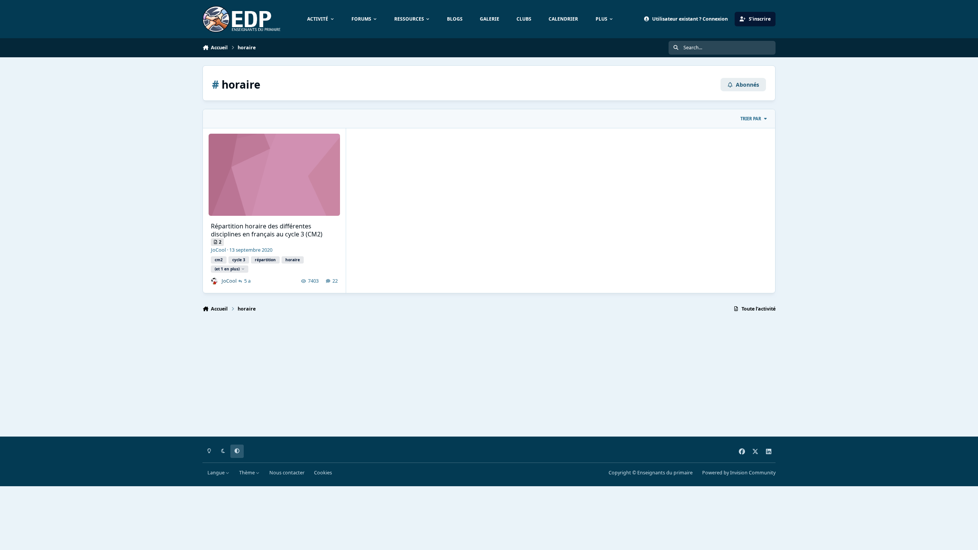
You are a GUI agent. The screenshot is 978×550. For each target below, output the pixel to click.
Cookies (323, 472)
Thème (247, 472)
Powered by (739, 472)
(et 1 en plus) (227, 269)
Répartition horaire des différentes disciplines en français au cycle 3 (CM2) (266, 230)
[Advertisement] (431, 377)
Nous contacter (286, 472)
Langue (216, 472)
